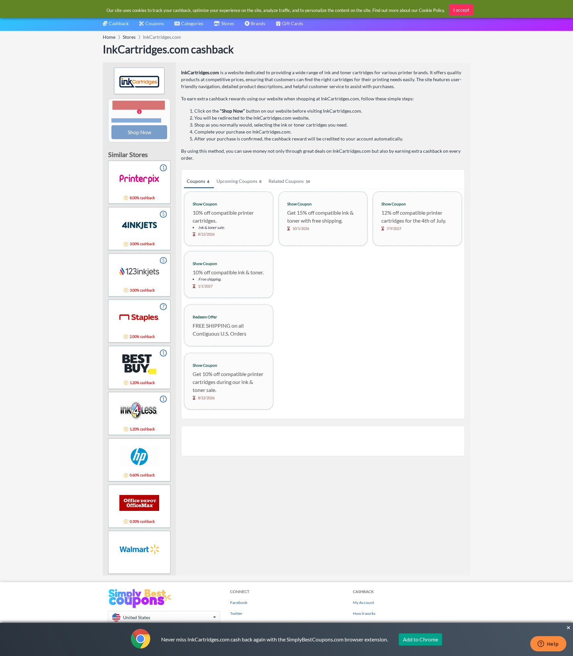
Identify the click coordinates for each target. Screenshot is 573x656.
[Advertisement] (323, 441)
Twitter (236, 613)
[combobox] (188, 26)
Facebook (238, 602)
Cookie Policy (431, 10)
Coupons (198, 181)
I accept (461, 10)
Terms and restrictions (136, 120)
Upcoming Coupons (239, 181)
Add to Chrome (420, 639)
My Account (363, 602)
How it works (364, 613)
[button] (139, 112)
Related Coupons (289, 181)
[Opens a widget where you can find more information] (548, 644)
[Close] (568, 628)
